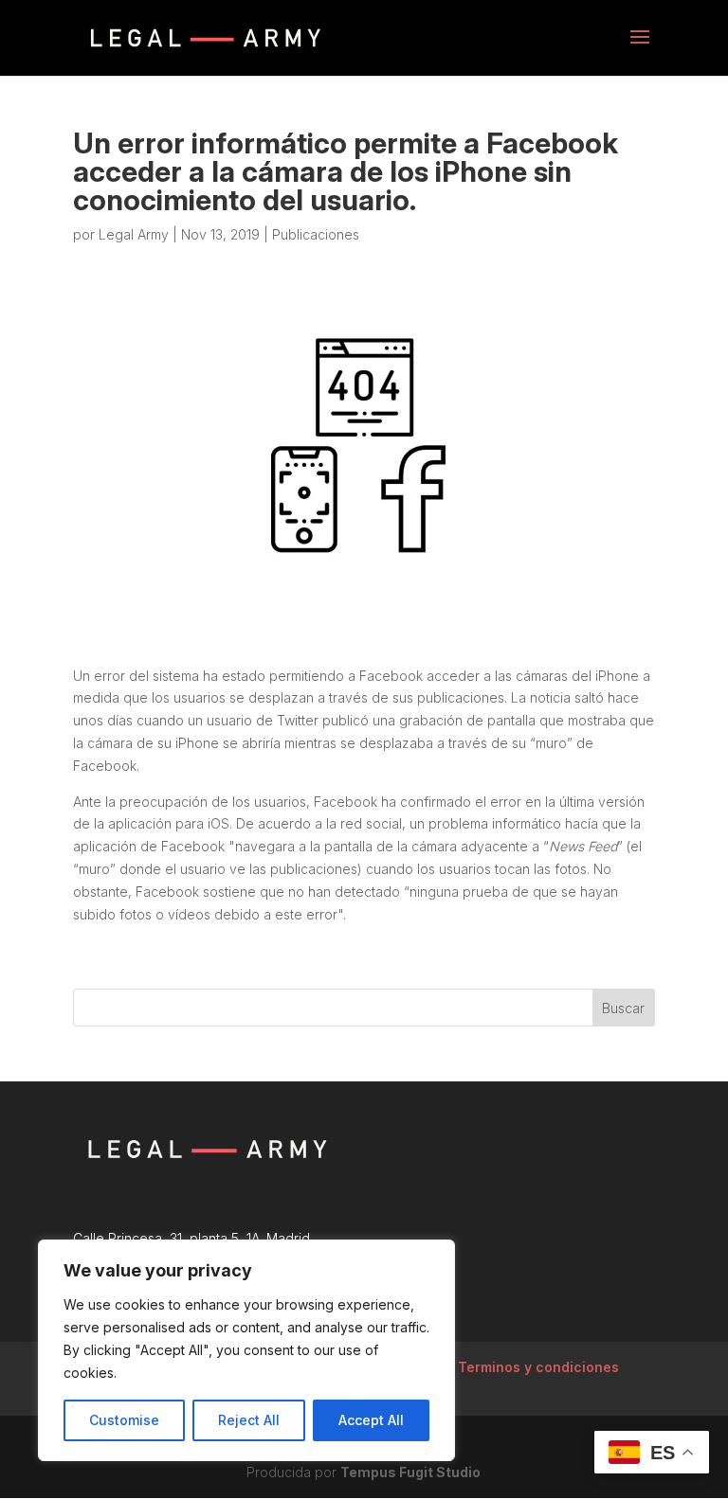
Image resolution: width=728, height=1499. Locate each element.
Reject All (249, 1420)
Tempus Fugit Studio (410, 1472)
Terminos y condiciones (538, 1367)
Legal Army (134, 234)
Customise (124, 1420)
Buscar (623, 1008)
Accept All (371, 1420)
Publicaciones (315, 234)
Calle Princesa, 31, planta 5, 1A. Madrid (191, 1238)
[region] (246, 1350)
